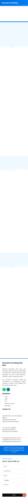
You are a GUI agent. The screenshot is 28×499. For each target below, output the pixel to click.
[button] (25, 2)
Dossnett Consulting (10, 3)
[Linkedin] (8, 389)
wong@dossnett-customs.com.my (11, 439)
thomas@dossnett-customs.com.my (11, 437)
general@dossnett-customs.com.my (11, 441)
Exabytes (17, 450)
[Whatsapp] (4, 389)
